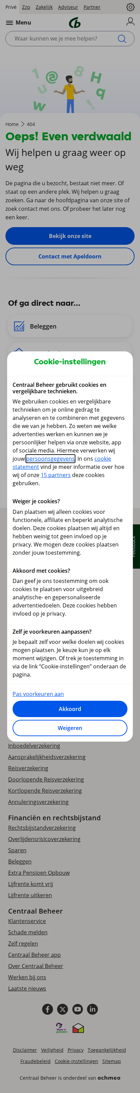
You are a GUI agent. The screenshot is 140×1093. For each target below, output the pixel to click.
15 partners (56, 475)
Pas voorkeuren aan (38, 694)
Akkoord (70, 709)
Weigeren (70, 728)
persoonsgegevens (50, 458)
